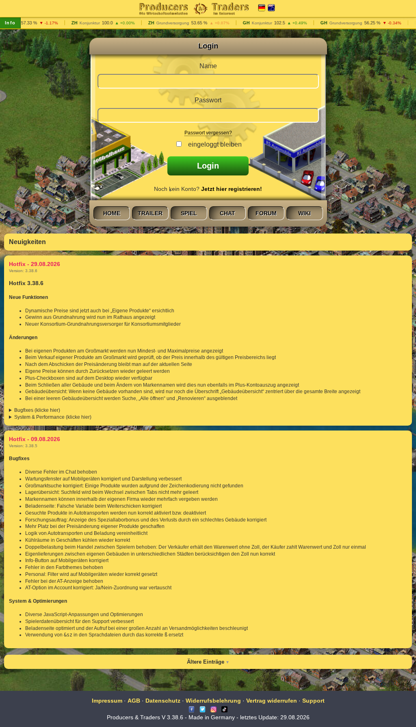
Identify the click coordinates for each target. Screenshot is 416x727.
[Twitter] (202, 708)
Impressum (107, 700)
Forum (266, 213)
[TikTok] (224, 708)
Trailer (150, 213)
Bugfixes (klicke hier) (37, 410)
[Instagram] (213, 708)
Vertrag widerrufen (271, 700)
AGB (134, 700)
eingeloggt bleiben (213, 144)
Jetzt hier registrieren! (231, 189)
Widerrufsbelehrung (213, 700)
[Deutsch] (261, 8)
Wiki (304, 213)
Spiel (189, 213)
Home (111, 213)
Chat (227, 213)
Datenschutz (162, 700)
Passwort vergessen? (208, 133)
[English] (271, 8)
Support (313, 700)
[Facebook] (191, 708)
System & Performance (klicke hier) (52, 417)
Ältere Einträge (205, 662)
